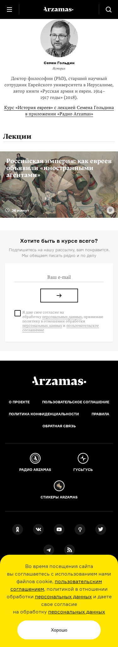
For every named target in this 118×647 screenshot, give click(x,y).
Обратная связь (59, 426)
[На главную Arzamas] (59, 9)
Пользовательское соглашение (75, 402)
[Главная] (59, 380)
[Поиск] (108, 9)
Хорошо (59, 629)
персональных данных (63, 596)
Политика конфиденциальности (44, 414)
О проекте (19, 402)
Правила (100, 414)
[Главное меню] (9, 9)
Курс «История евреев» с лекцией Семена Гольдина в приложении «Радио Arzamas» (59, 111)
